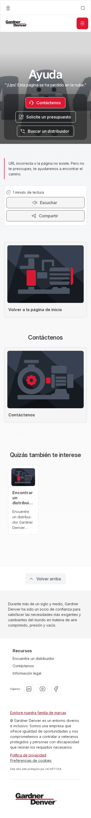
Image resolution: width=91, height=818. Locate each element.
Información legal (27, 673)
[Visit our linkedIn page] (29, 689)
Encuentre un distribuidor (33, 658)
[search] (83, 8)
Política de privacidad (28, 755)
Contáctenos (23, 666)
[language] (8, 8)
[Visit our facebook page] (56, 689)
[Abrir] (82, 23)
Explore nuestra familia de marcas (38, 712)
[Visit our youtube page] (42, 689)
